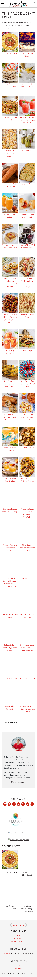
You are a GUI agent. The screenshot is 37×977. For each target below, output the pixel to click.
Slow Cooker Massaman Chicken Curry (27, 547)
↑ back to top (18, 925)
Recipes (18, 968)
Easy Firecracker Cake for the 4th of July (27, 384)
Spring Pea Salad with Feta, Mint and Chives (27, 709)
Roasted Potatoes (27, 448)
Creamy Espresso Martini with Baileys (10, 547)
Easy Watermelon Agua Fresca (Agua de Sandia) (27, 120)
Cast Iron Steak (27, 578)
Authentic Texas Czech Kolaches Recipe (9, 153)
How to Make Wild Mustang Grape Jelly (27, 247)
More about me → (18, 782)
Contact (18, 938)
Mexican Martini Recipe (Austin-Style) (27, 86)
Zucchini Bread (27, 184)
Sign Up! (7, 953)
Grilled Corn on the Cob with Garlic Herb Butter (10, 384)
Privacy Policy (18, 941)
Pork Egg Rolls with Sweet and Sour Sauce (10, 417)
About (18, 936)
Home (18, 965)
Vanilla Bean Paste (9, 678)
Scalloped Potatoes (27, 678)
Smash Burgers (27, 350)
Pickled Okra (27, 151)
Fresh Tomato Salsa (10, 53)
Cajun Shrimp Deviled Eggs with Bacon (9, 647)
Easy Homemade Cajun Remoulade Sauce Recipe (27, 647)
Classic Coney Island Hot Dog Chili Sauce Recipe (27, 417)
